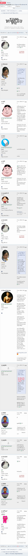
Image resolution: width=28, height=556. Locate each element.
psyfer (5, 365)
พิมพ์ (26, 32)
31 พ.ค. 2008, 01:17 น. (20, 64)
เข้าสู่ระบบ (16, 4)
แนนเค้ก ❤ (6, 193)
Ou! (4, 136)
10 (21, 32)
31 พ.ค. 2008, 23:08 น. (19, 511)
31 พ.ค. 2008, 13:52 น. (19, 457)
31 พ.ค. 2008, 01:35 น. (20, 194)
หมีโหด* (5, 511)
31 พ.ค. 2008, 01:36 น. (20, 220)
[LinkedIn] (1, 313)
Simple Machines (19, 553)
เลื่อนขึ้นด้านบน (3, 546)
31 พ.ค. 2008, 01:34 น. (20, 162)
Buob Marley (7, 290)
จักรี (4, 101)
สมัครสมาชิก (24, 4)
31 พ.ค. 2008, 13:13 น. (19, 413)
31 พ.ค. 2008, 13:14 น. (19, 440)
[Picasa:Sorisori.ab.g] (1, 57)
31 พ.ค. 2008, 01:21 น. (20, 136)
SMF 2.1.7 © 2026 (10, 553)
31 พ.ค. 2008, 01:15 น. (20, 37)
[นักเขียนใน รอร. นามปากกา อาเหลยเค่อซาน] (1, 88)
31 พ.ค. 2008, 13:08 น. (20, 291)
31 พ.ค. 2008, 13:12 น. (20, 366)
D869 (4, 413)
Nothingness (19, 212)
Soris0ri (5, 37)
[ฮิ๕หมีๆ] (1, 532)
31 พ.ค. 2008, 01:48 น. (20, 247)
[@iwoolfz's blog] (1, 155)
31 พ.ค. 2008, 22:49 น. (19, 484)
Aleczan (5, 64)
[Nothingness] (1, 213)
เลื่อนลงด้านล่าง (3, 32)
